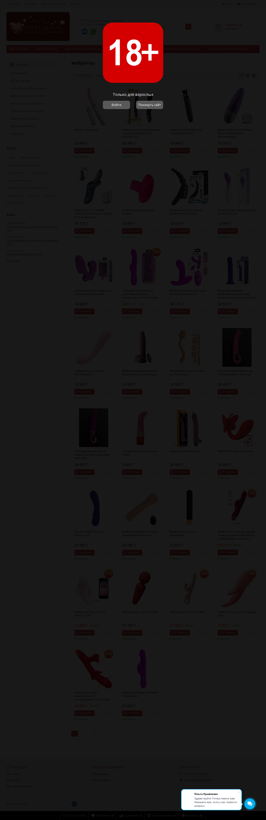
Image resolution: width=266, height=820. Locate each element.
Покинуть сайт (149, 105)
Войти (116, 105)
